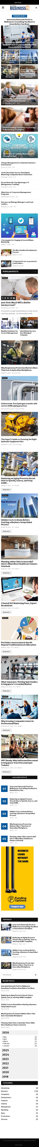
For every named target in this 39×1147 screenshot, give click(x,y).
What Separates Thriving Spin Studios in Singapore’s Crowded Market (29, 59)
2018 (5, 1076)
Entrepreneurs (6, 1097)
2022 (5, 1063)
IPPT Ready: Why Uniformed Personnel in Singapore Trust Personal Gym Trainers (28, 73)
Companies (5, 1094)
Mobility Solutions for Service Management (9, 332)
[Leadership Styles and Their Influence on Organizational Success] (19, 93)
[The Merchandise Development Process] (6, 252)
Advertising (5, 1088)
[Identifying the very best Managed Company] (29, 323)
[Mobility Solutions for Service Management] (10, 323)
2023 (5, 1059)
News (3, 1113)
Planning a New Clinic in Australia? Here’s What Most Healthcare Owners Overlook (19, 563)
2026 (5, 1032)
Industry (5, 342)
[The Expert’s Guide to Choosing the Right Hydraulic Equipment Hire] (19, 424)
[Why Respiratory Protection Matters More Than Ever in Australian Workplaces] (19, 352)
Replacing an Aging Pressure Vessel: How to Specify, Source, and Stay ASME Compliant (24, 939)
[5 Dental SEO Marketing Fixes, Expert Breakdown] (19, 589)
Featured (4, 1100)
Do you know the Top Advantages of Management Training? (15, 183)
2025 (5, 1050)
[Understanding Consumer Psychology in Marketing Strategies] (19, 119)
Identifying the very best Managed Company (28, 333)
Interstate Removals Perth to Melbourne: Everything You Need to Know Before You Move (19, 21)
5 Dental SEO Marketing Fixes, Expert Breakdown (19, 45)
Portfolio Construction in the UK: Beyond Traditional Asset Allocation (10, 58)
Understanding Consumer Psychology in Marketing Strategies (19, 128)
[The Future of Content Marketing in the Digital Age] (19, 146)
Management (5, 1107)
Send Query (18, 2)
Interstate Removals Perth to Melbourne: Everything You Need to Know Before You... (23, 788)
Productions (5, 1116)
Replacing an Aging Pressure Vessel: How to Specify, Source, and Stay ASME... (18, 480)
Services (5, 277)
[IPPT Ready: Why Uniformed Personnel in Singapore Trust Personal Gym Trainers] (19, 746)
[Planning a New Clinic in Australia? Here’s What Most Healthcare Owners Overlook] (19, 547)
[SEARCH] (35, 975)
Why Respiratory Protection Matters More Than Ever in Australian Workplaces (19, 369)
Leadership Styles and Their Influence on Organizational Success (19, 99)
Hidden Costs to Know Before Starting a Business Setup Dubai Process (16, 522)
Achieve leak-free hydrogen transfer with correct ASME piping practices (19, 405)
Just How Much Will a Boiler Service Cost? (16, 303)
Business (5, 453)
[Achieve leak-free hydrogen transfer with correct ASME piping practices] (19, 388)
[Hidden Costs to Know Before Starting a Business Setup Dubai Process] (19, 505)
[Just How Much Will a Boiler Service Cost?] (19, 288)
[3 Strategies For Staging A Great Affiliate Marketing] (19, 225)
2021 (5, 1067)
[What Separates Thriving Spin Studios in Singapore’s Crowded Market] (19, 667)
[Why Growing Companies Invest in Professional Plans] (19, 707)
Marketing (4, 1110)
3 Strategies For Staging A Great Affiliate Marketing (17, 241)
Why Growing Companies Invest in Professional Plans (10, 75)
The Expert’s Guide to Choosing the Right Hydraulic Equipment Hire (19, 440)
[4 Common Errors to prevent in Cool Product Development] (6, 263)
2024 (5, 1054)
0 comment (17, 373)
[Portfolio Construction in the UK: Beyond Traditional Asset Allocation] (19, 628)
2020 (5, 1072)
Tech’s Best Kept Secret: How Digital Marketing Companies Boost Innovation (16, 174)
